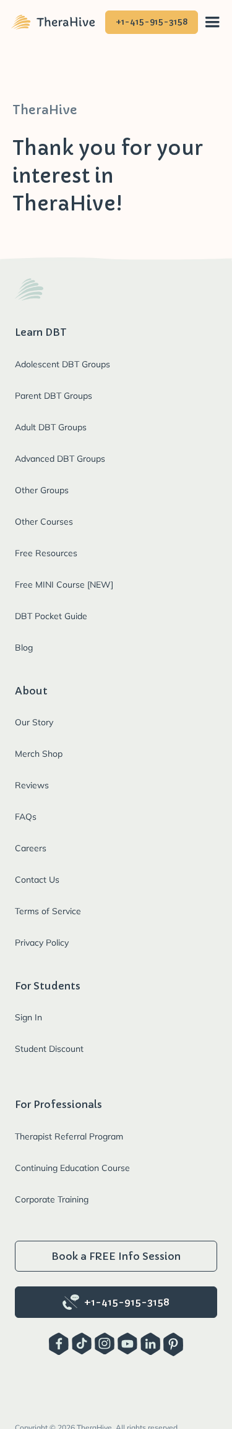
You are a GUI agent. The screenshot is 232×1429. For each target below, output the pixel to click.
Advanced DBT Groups (60, 458)
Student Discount (49, 1048)
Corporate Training (51, 1199)
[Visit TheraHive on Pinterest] (173, 1344)
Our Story (34, 722)
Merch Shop (38, 753)
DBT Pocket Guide (51, 616)
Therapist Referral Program (69, 1136)
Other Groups (42, 490)
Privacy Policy (42, 942)
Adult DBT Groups (51, 427)
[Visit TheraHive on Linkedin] (150, 1344)
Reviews (32, 785)
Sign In (28, 1017)
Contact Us (37, 879)
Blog (24, 647)
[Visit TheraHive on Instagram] (104, 1344)
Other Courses (44, 521)
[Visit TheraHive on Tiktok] (82, 1344)
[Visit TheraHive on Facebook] (59, 1344)
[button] (212, 22)
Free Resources (46, 553)
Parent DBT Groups (53, 395)
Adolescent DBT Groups (62, 364)
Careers (30, 848)
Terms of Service (48, 911)
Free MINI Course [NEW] (64, 584)
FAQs (26, 816)
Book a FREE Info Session (116, 1256)
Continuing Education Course (72, 1167)
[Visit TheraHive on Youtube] (127, 1344)
